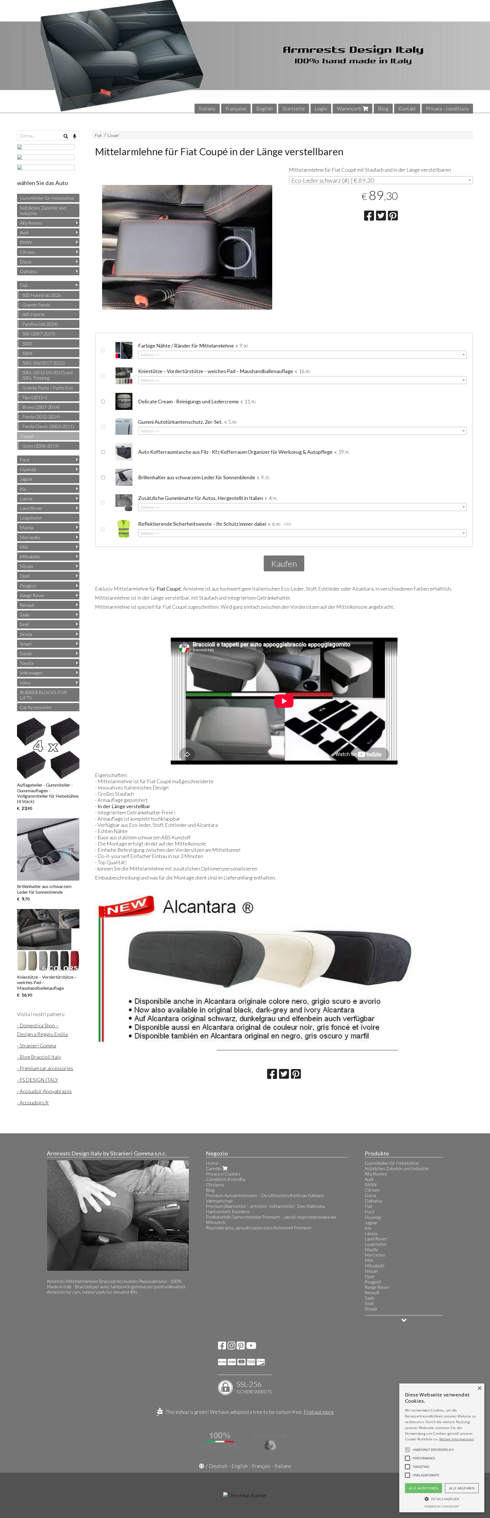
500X (27, 353)
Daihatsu (28, 271)
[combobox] (381, 180)
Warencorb (349, 108)
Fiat (98, 135)
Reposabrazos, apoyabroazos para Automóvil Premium (258, 1227)
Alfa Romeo (31, 222)
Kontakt (407, 108)
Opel (24, 575)
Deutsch (218, 1466)
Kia (23, 488)
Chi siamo (215, 1184)
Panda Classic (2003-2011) (48, 426)
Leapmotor (31, 517)
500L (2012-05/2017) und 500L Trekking (47, 375)
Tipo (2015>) (34, 397)
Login (321, 108)
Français (261, 1466)
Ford (24, 459)
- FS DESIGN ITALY (37, 1080)
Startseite (293, 108)
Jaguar (26, 479)
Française (235, 108)
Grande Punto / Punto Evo (47, 387)
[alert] (441, 1447)
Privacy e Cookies (223, 1173)
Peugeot (28, 585)
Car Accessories (35, 707)
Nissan (26, 566)
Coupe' (113, 135)
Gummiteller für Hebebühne (47, 198)
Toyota (26, 663)
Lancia (26, 498)
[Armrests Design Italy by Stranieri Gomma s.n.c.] (245, 57)
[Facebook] (222, 1347)
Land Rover (31, 508)
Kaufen (284, 563)
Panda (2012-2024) (41, 416)
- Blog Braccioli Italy (39, 1057)
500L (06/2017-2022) (43, 362)
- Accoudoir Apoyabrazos (44, 1091)
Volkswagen (31, 672)
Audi (24, 232)
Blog (383, 108)
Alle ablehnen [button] (461, 1488)
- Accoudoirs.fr (33, 1102)
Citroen (27, 252)
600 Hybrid (33, 314)
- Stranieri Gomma (36, 1045)
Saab (24, 614)
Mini (24, 547)
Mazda (26, 527)
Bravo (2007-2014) (41, 407)
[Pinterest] (241, 1347)
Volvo (25, 682)
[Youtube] (251, 1347)
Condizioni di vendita (225, 1179)
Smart (26, 643)
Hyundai (28, 469)
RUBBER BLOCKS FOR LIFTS (43, 694)
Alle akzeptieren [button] (423, 1488)
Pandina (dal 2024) (40, 324)
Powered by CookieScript (441, 1506)
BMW (26, 242)
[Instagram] (231, 1347)
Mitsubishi (29, 556)
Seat (24, 624)
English (264, 108)
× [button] (479, 1388)
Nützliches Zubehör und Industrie (43, 210)
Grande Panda (36, 304)
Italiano (207, 108)
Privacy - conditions (447, 108)
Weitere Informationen (456, 1439)
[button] (433, 1449)
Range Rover (32, 595)
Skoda (26, 634)
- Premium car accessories (45, 1068)
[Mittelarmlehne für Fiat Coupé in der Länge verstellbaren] (187, 262)
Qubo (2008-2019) (40, 445)
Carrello (214, 1168)
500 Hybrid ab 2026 (41, 295)
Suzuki (26, 653)
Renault (27, 605)
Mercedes (30, 537)
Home (212, 1163)
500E (27, 343)
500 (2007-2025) (38, 333)
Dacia (25, 261)
